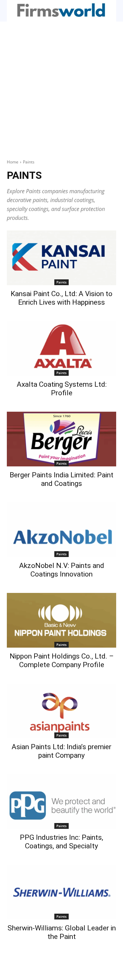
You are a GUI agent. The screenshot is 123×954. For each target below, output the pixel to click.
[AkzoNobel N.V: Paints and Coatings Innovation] (61, 529)
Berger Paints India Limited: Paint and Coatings (61, 479)
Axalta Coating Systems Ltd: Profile (62, 388)
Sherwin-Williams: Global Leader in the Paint (62, 932)
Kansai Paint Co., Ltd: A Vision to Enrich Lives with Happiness (61, 298)
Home (12, 162)
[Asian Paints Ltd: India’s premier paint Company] (61, 711)
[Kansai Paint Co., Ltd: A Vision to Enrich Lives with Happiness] (61, 257)
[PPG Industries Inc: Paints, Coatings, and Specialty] (61, 801)
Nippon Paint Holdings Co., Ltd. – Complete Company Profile (62, 660)
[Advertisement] (61, 86)
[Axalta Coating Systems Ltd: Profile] (61, 348)
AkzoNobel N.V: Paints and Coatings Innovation (61, 569)
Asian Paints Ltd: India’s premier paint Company (61, 751)
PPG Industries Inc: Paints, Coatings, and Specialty (61, 841)
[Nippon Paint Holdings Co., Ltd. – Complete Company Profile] (61, 620)
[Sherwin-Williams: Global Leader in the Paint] (61, 892)
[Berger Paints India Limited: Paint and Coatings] (61, 439)
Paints (61, 282)
